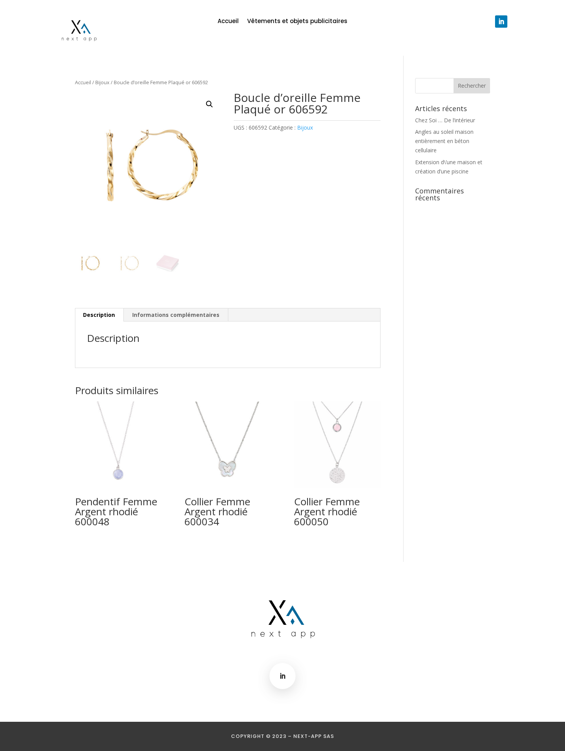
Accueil (228, 21)
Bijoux (102, 82)
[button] (209, 104)
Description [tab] (99, 314)
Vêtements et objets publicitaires (297, 21)
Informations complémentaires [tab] (175, 314)
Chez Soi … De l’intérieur (445, 120)
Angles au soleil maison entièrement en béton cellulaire (444, 141)
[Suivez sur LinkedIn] (501, 21)
